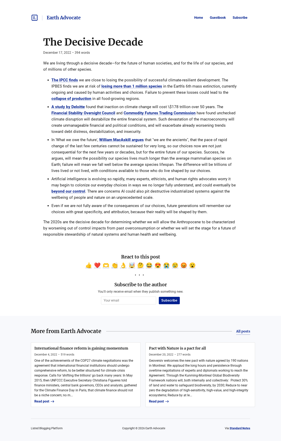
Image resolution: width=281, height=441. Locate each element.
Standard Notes (240, 428)
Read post (41, 401)
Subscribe (240, 18)
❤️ (97, 265)
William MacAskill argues (121, 139)
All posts (243, 331)
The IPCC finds (64, 80)
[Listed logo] (34, 18)
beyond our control (68, 191)
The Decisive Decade (93, 42)
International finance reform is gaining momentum (81, 348)
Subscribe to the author (140, 285)
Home (198, 18)
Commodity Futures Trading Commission (160, 113)
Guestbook (218, 18)
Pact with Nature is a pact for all (177, 348)
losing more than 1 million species (131, 86)
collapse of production (71, 98)
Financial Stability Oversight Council (83, 113)
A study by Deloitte (68, 106)
